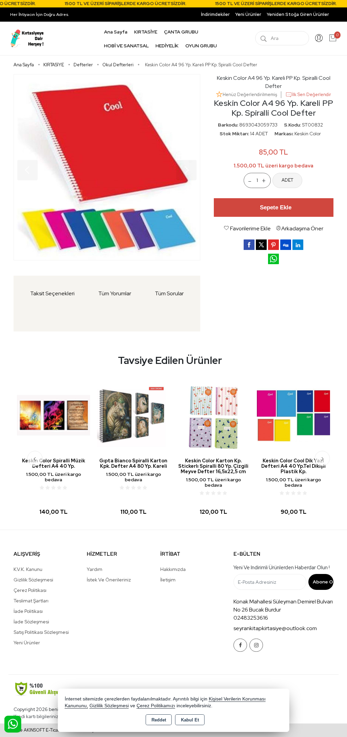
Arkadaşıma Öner (302, 228)
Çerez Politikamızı (156, 705)
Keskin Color (307, 134)
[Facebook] (240, 645)
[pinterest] (273, 244)
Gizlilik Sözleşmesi (33, 580)
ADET (287, 180)
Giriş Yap (319, 38)
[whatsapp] (273, 259)
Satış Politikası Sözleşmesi (41, 632)
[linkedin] (297, 244)
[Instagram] (256, 645)
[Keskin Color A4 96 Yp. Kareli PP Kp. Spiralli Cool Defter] (107, 167)
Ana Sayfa (115, 32)
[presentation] (34, 458)
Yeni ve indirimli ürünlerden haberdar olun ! (281, 567)
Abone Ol (323, 582)
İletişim (168, 580)
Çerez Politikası (30, 590)
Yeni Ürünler (27, 643)
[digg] (285, 244)
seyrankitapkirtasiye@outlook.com (275, 628)
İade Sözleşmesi (31, 622)
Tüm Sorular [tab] (169, 293)
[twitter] (261, 244)
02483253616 (250, 617)
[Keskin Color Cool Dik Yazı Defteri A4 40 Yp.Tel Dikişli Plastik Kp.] (293, 414)
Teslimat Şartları (31, 601)
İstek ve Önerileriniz (109, 580)
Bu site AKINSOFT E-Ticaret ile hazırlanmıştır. (54, 730)
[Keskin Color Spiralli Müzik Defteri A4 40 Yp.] (53, 414)
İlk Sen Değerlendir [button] (311, 94)
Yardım (94, 569)
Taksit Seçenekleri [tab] (52, 293)
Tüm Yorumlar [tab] (114, 293)
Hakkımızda (173, 569)
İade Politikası (28, 611)
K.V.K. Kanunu (28, 569)
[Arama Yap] (264, 38)
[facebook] (249, 244)
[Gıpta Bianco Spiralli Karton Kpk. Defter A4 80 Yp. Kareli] (133, 414)
